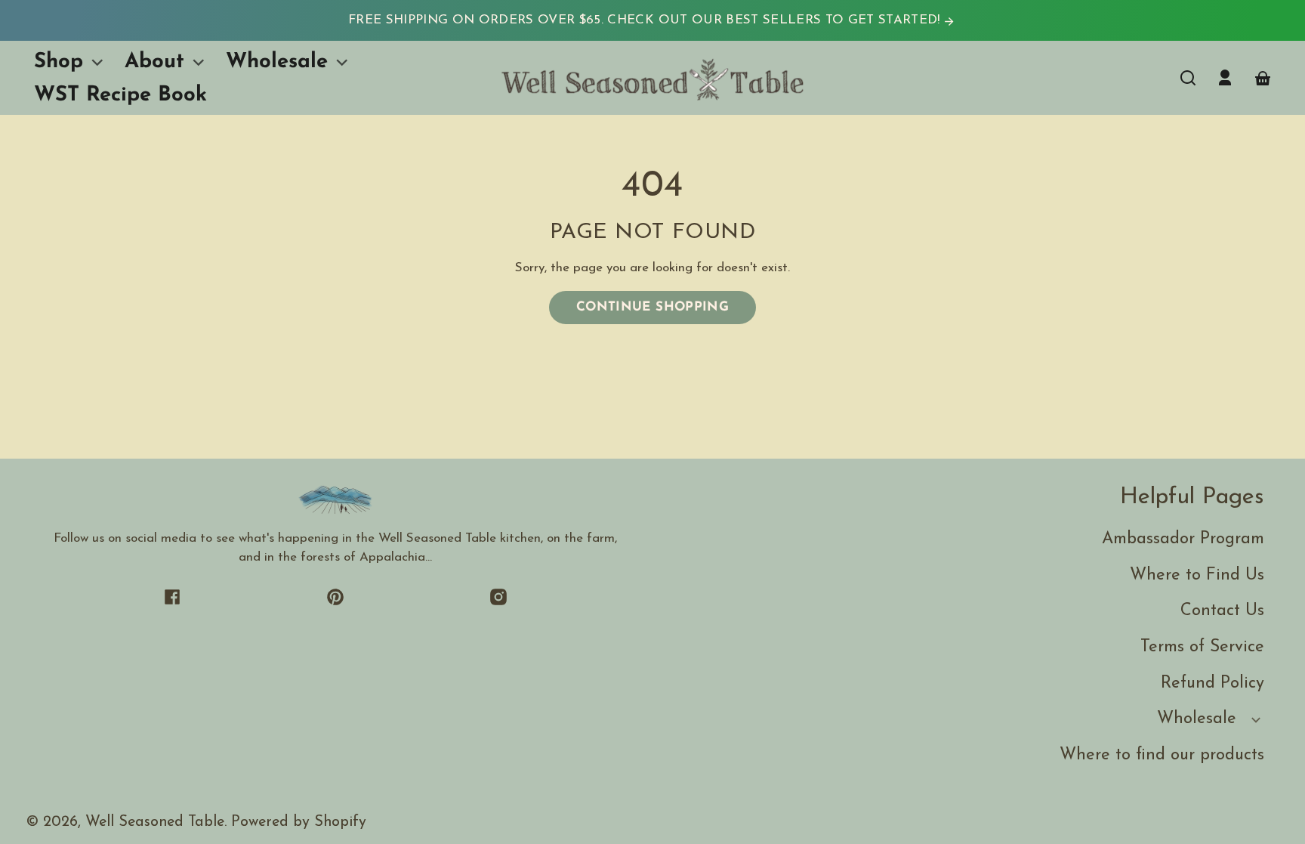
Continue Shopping (652, 307)
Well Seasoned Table (154, 822)
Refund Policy (1212, 683)
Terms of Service (1202, 647)
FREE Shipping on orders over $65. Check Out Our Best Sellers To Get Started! (646, 20)
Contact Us (1222, 611)
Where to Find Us (1197, 575)
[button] (1188, 77)
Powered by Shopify (298, 822)
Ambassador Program (1183, 539)
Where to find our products (1162, 755)
